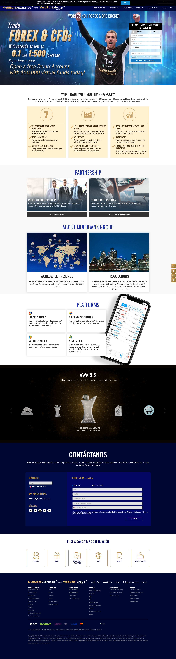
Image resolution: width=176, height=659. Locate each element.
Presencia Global (32, 592)
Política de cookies (86, 514)
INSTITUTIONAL (98, 485)
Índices (51, 598)
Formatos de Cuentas (95, 611)
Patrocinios (31, 610)
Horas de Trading (114, 595)
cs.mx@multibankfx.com (40, 498)
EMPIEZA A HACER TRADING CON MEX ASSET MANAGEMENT (145, 26)
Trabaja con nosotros (130, 582)
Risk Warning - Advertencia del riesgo (92, 629)
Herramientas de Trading (116, 589)
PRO (90, 596)
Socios (143, 582)
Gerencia (30, 604)
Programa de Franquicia (136, 592)
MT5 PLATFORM (73, 592)
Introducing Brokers (135, 589)
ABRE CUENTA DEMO (145, 61)
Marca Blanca (133, 595)
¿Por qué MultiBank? (33, 589)
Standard (91, 593)
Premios (30, 607)
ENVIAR (134, 519)
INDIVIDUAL (138, 31)
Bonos (91, 614)
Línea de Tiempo (32, 601)
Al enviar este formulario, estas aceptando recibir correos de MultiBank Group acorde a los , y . (110, 513)
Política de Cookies (46, 629)
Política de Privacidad (150, 56)
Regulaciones (31, 595)
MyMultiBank (95, 582)
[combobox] (75, 507)
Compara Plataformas (95, 590)
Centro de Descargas (74, 598)
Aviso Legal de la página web (73, 629)
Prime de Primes (134, 598)
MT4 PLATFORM (73, 589)
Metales (51, 592)
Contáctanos (108, 582)
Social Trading (73, 595)
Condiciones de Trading (116, 592)
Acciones (51, 595)
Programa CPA (134, 601)
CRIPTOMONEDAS (53, 604)
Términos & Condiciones (58, 629)
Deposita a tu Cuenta (95, 605)
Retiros (91, 608)
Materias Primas (53, 601)
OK (125, 3)
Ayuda (117, 582)
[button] (165, 411)
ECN (90, 599)
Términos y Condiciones (141, 56)
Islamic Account (93, 602)
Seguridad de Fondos (33, 598)
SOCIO (154, 31)
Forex (50, 589)
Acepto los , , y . (145, 57)
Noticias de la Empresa (34, 613)
